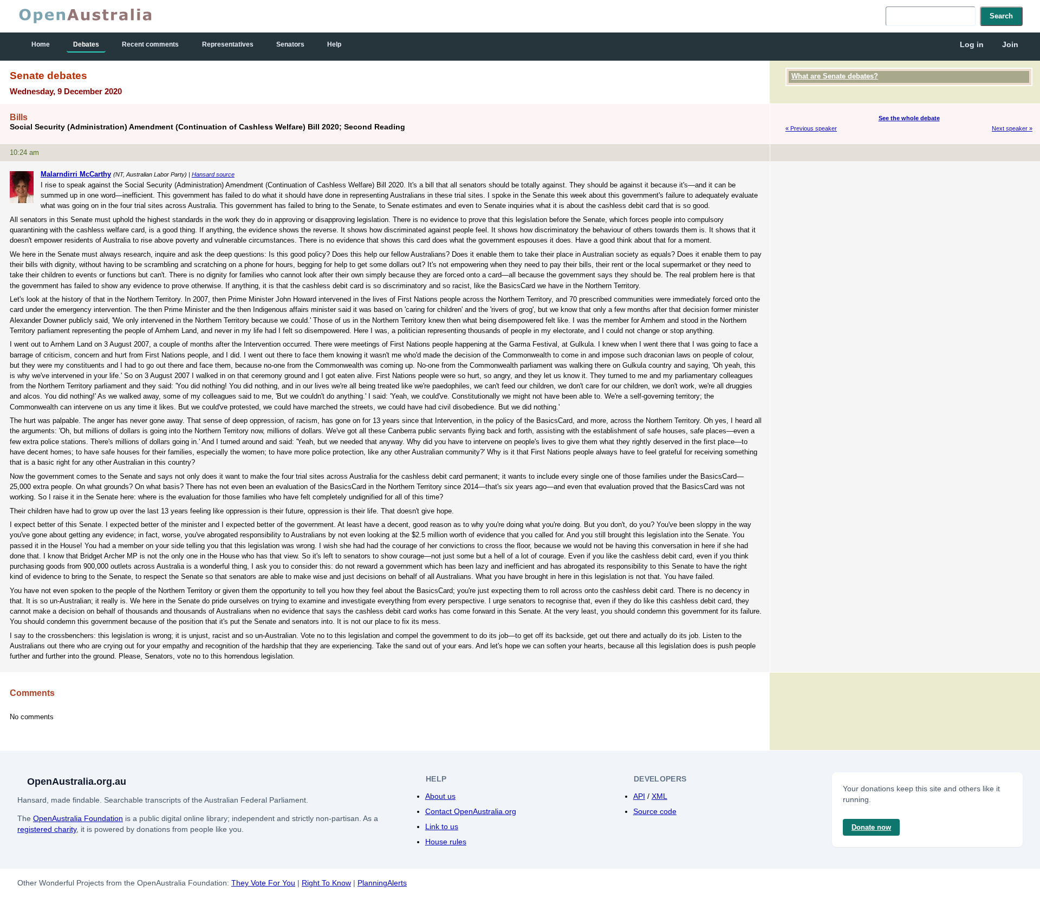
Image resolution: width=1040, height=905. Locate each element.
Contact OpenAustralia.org (470, 811)
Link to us (441, 826)
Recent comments (150, 44)
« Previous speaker (811, 128)
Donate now (871, 827)
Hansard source (213, 174)
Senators (290, 44)
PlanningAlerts (382, 882)
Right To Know (326, 882)
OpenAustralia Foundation (78, 818)
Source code (655, 811)
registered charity (46, 829)
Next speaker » (1012, 128)
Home (40, 44)
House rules (445, 841)
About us (440, 796)
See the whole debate (909, 118)
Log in (972, 44)
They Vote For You (263, 882)
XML (659, 796)
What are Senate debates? (834, 76)
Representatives (227, 44)
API (639, 796)
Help (334, 44)
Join (1010, 44)
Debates (86, 44)
